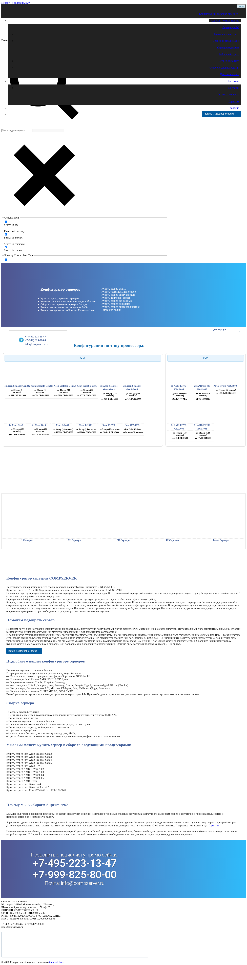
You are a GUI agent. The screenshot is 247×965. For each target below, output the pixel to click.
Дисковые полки (229, 74)
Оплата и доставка (228, 94)
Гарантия (234, 101)
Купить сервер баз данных (116, 300)
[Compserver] (30, 34)
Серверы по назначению (225, 20)
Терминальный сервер (226, 34)
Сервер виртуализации (226, 40)
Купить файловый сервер (116, 297)
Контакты (233, 81)
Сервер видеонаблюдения (224, 67)
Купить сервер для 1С (114, 288)
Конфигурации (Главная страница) (219, 13)
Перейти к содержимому (15, 2)
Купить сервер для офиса (115, 303)
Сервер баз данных (228, 47)
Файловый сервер (229, 54)
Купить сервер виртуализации (118, 294)
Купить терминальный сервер (118, 291)
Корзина (234, 107)
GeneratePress (56, 962)
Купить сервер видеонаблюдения (120, 306)
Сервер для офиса (229, 60)
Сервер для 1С (230, 27)
